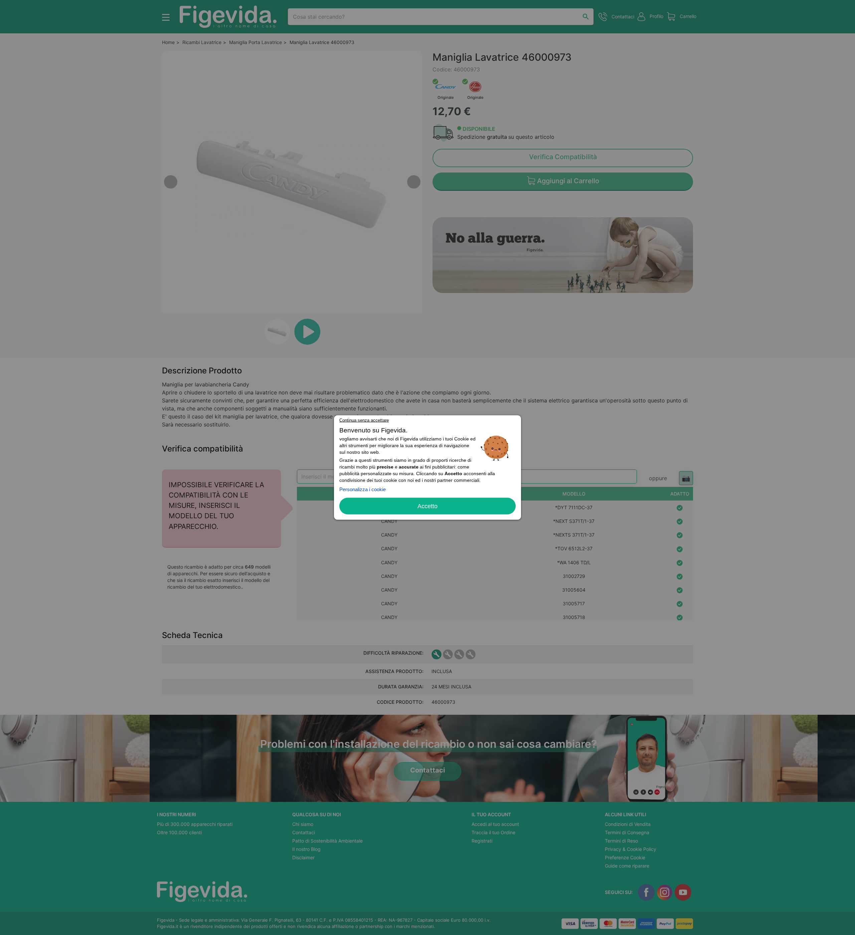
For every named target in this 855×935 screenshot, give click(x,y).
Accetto (427, 506)
